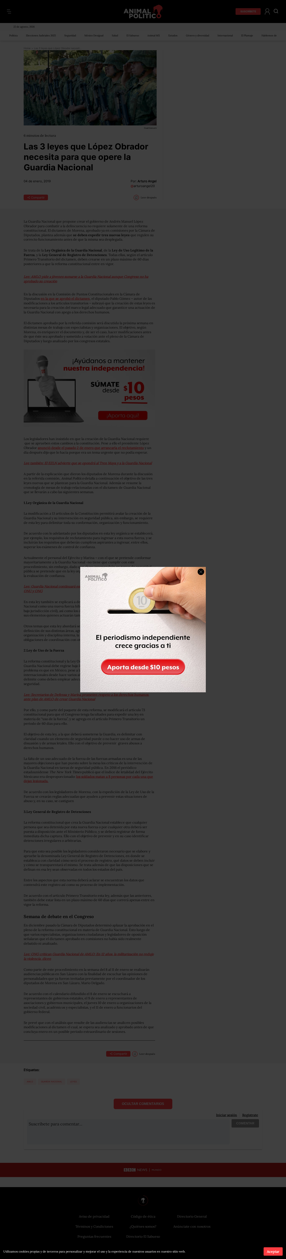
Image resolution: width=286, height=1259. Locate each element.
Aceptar (273, 1251)
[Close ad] (201, 572)
